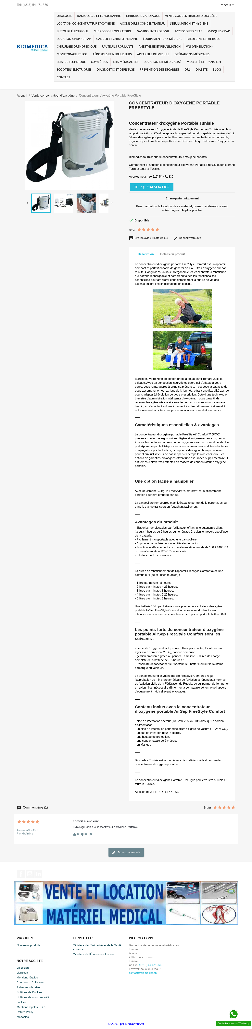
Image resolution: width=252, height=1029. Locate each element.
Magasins (23, 1016)
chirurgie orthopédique (76, 46)
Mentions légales (27, 977)
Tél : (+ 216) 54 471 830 (151, 187)
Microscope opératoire (113, 31)
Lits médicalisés (125, 62)
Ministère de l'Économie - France (93, 954)
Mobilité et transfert (204, 62)
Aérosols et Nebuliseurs (112, 54)
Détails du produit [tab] (172, 254)
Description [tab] (146, 254)
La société (23, 967)
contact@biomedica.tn (143, 972)
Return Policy (25, 1011)
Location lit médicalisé (162, 62)
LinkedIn (38, 874)
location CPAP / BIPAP (74, 39)
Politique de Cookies (29, 992)
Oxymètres (99, 62)
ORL (187, 69)
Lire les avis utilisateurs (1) (151, 237)
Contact (63, 77)
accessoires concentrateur (142, 23)
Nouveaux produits (28, 945)
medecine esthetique (203, 39)
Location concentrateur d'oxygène (86, 23)
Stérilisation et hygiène (189, 23)
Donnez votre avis (189, 237)
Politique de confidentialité (33, 997)
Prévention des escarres (159, 69)
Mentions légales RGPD (31, 1007)
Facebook (21, 874)
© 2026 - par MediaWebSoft (126, 1023)
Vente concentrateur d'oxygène (191, 16)
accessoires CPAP (188, 31)
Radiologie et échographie (99, 16)
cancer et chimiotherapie (117, 39)
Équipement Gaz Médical (162, 39)
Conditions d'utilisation (30, 982)
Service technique (71, 62)
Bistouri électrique (72, 31)
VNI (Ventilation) (199, 46)
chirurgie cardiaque (143, 16)
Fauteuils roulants (117, 46)
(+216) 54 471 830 (150, 964)
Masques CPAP (219, 31)
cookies (21, 1002)
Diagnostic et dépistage (115, 69)
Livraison (22, 972)
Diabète (202, 69)
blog (217, 69)
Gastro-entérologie (153, 31)
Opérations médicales (191, 54)
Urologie (64, 16)
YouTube (30, 874)
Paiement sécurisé (28, 987)
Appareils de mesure (153, 54)
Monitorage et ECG (72, 54)
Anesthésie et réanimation (160, 46)
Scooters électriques (74, 69)
